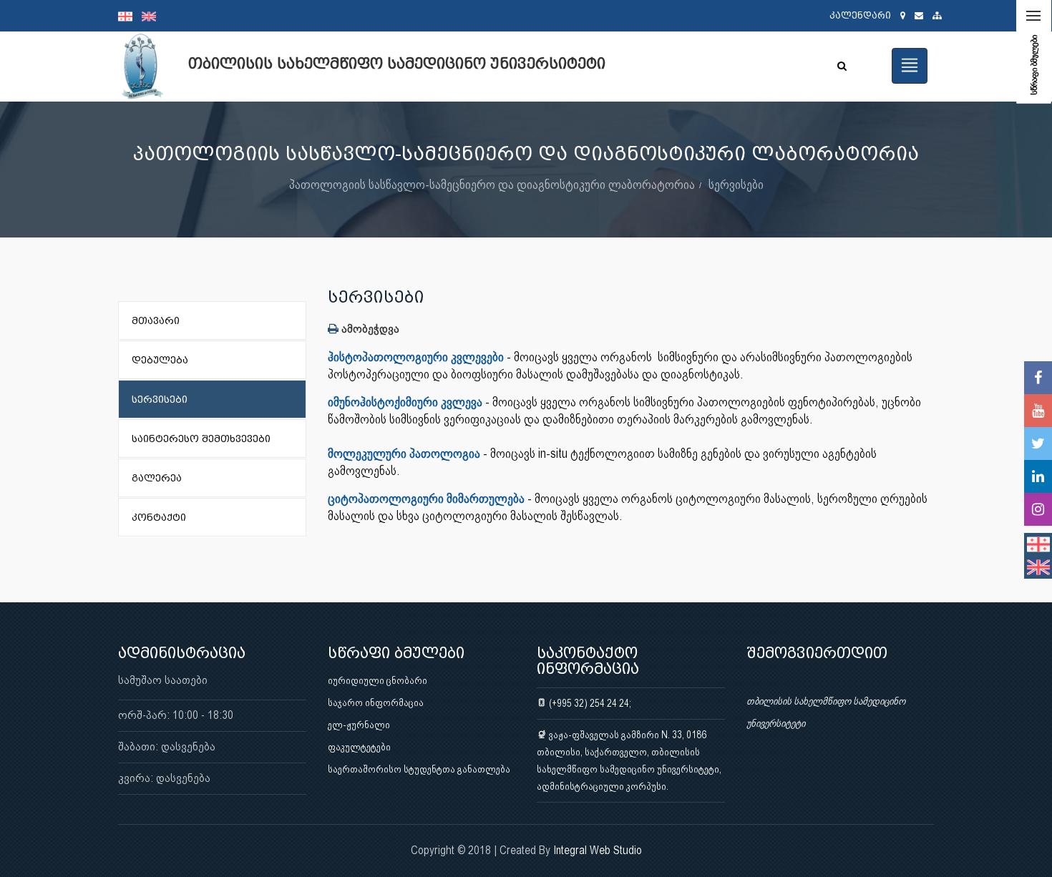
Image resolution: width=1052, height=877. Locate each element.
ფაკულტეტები (359, 747)
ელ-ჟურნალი (359, 724)
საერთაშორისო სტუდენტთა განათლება (419, 769)
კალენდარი (860, 15)
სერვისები (736, 184)
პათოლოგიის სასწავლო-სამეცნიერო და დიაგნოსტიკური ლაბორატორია (492, 184)
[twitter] (1038, 443)
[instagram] (1038, 509)
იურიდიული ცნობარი (377, 680)
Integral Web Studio (597, 850)
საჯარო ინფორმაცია (376, 702)
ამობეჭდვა (369, 328)
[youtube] (1038, 410)
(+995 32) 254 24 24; (589, 703)
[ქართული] (130, 16)
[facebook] (1038, 377)
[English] (152, 16)
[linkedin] (1038, 476)
